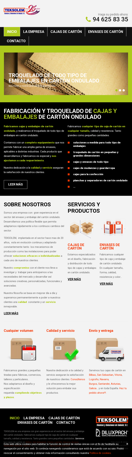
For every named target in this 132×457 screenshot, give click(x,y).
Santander (104, 383)
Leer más (11, 313)
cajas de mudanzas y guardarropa (94, 168)
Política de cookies (100, 453)
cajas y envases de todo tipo (90, 161)
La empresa (33, 32)
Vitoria (118, 374)
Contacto (16, 41)
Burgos (93, 383)
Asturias (115, 383)
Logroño (94, 379)
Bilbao (92, 374)
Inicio (12, 32)
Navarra (104, 379)
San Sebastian (105, 374)
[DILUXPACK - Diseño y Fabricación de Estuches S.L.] (112, 432)
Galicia (92, 388)
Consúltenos (78, 379)
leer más (15, 184)
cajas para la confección (88, 174)
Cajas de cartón (66, 32)
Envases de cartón (105, 32)
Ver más (74, 279)
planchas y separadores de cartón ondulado (100, 180)
